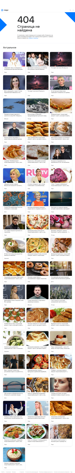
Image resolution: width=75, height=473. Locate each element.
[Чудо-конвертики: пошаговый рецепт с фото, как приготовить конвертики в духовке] (37, 133)
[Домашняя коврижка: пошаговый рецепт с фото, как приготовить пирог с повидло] (37, 342)
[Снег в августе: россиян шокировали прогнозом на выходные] (61, 295)
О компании (8, 471)
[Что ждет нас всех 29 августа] (37, 86)
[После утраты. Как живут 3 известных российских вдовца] (14, 133)
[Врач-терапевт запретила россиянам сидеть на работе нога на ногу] (14, 365)
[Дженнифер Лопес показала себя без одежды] (14, 295)
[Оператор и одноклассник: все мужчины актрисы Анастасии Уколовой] (37, 412)
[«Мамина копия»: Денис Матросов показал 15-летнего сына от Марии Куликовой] (14, 179)
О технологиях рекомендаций (31, 471)
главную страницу (33, 38)
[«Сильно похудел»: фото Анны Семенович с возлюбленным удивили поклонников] (37, 179)
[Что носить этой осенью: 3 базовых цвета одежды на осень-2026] (61, 435)
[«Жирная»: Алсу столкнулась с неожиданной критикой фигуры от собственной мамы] (14, 63)
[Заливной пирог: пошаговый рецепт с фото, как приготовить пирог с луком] (61, 109)
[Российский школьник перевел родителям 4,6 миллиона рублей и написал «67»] (61, 272)
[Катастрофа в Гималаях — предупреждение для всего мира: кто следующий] (37, 109)
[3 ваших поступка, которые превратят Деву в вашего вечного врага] (61, 388)
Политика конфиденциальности (46, 471)
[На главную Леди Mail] (5, 10)
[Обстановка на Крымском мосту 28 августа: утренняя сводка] (14, 388)
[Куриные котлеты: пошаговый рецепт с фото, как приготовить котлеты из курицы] (61, 319)
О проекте (22, 471)
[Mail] (2, 10)
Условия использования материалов (61, 471)
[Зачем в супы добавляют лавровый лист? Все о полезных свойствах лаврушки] (14, 342)
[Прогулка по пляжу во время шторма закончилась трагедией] (61, 202)
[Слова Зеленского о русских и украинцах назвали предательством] (37, 295)
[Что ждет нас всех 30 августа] (61, 63)
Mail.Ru (3, 471)
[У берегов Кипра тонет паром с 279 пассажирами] (37, 458)
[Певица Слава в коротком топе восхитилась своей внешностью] (14, 412)
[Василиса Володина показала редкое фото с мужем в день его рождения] (37, 202)
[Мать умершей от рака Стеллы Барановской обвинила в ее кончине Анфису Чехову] (14, 86)
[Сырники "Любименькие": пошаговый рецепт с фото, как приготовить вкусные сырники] (14, 156)
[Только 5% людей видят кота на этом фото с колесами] (14, 202)
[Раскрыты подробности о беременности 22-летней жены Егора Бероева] (61, 156)
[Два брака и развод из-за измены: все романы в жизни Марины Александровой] (37, 63)
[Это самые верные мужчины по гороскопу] (14, 226)
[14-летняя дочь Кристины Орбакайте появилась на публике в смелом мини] (61, 86)
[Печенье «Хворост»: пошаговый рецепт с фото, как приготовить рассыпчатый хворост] (37, 319)
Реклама (14, 471)
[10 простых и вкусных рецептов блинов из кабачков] (14, 249)
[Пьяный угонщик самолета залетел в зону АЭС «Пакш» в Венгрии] (14, 109)
